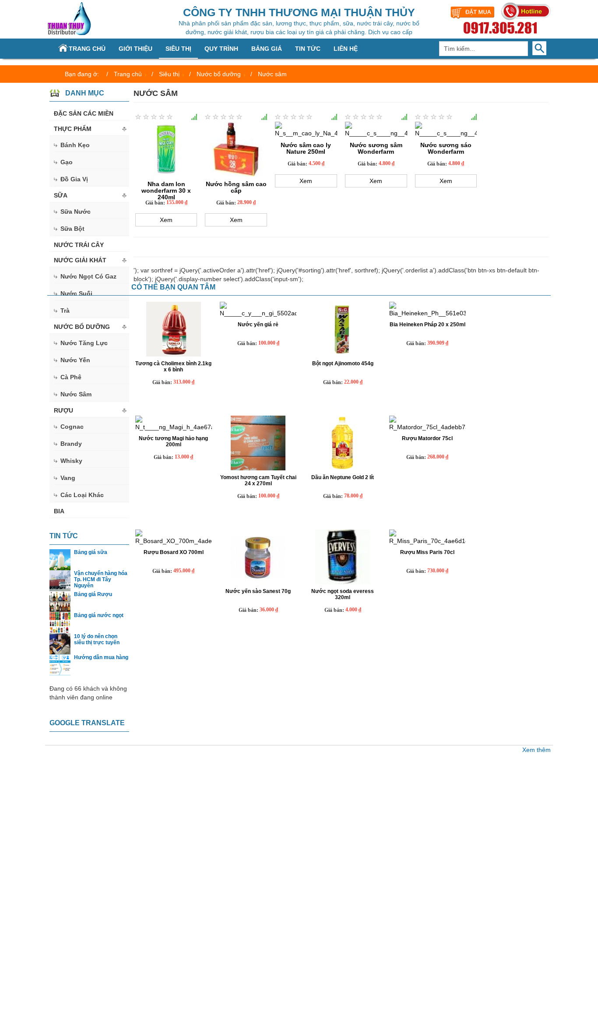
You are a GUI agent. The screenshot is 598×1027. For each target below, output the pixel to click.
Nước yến (75, 360)
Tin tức (307, 48)
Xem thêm (536, 749)
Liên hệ (346, 48)
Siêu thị (178, 48)
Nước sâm (75, 394)
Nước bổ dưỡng (82, 326)
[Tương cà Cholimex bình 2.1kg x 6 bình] (173, 329)
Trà (65, 310)
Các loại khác (82, 494)
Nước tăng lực (84, 342)
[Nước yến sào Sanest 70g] (258, 556)
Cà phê (70, 377)
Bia (59, 511)
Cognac (72, 426)
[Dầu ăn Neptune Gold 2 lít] (342, 443)
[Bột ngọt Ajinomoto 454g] (342, 329)
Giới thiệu (135, 48)
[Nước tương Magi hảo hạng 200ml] (173, 423)
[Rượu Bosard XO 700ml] (173, 537)
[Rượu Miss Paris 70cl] (427, 537)
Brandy (71, 443)
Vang (67, 477)
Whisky (71, 460)
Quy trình (221, 48)
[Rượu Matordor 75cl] (427, 423)
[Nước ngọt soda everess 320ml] (342, 556)
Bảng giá (266, 48)
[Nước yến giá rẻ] (258, 310)
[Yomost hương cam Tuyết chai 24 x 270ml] (258, 443)
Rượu (63, 410)
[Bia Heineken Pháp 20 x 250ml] (427, 310)
